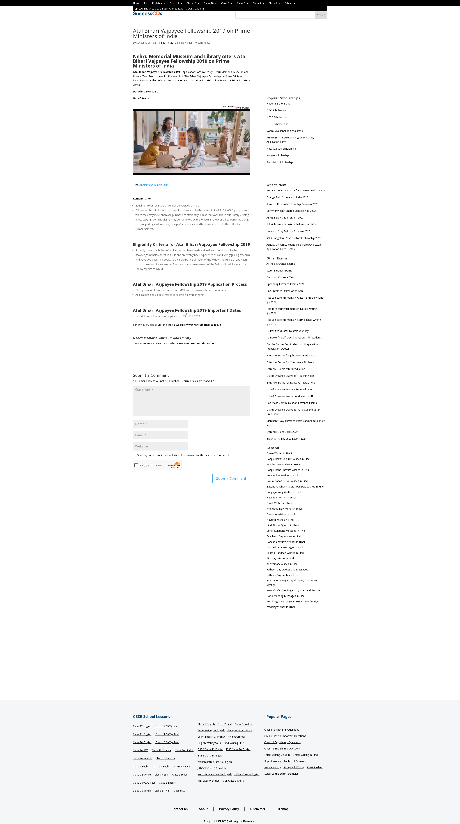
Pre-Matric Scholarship (279, 162)
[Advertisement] (296, 62)
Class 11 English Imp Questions (282, 742)
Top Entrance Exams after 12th (284, 291)
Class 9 (225, 3)
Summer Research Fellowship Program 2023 (292, 204)
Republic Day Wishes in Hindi (283, 464)
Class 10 (209, 3)
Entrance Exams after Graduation (285, 369)
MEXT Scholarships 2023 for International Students (296, 190)
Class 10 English (142, 742)
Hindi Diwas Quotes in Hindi (282, 525)
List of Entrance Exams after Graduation (289, 389)
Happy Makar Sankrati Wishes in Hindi (288, 459)
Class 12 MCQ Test (166, 726)
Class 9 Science (142, 774)
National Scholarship (278, 103)
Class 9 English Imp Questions (281, 729)
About (203, 809)
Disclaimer (257, 809)
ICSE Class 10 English (238, 749)
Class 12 (174, 3)
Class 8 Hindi (162, 791)
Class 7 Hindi (224, 724)
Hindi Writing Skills (234, 743)
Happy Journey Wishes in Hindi (284, 492)
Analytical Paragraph (295, 761)
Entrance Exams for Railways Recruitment (290, 382)
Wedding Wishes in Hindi (280, 607)
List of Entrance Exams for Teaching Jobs (290, 375)
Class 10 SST (140, 750)
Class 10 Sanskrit (165, 758)
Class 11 (191, 3)
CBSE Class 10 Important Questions (285, 736)
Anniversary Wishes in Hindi (282, 564)
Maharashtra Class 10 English (215, 762)
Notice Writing (272, 767)
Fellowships (185, 42)
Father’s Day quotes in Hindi (282, 575)
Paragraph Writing (294, 767)
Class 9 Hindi (179, 774)
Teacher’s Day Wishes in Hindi (283, 536)
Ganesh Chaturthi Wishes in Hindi (285, 542)
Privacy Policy (229, 809)
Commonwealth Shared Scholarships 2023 (291, 210)
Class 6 (273, 3)
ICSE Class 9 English (233, 780)
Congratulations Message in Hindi (285, 530)
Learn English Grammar (211, 736)
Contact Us (179, 809)
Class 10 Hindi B (142, 758)
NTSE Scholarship (276, 117)
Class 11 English (142, 734)
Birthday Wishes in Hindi (280, 558)
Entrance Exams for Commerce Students (290, 362)
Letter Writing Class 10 (277, 755)
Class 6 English (243, 724)
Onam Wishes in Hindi (279, 453)
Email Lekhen (315, 767)
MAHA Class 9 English (246, 774)
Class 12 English (142, 726)
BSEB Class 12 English (210, 749)
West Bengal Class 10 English (215, 774)
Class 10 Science (161, 750)
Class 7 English (206, 724)
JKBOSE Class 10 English (212, 768)
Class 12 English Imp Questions (282, 748)
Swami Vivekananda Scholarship (284, 131)
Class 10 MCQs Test (167, 742)
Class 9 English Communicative (172, 766)
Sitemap (283, 809)
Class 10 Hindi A (184, 750)
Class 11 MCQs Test (167, 734)
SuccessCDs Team (147, 42)
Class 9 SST (161, 774)
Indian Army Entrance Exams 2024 (286, 438)
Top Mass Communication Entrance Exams (291, 403)
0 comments (202, 42)
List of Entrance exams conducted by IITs (290, 396)
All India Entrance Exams (280, 263)
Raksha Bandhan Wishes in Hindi (285, 552)
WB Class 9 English (209, 780)
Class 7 (257, 3)
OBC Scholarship (276, 110)
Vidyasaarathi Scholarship (281, 148)
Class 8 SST (180, 791)
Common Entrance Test (280, 277)
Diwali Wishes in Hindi (279, 503)
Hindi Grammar (236, 736)
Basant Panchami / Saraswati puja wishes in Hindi (295, 486)
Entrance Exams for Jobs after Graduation (290, 355)
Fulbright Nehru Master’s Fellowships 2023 (291, 224)
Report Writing (272, 761)
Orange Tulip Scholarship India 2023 (287, 197)
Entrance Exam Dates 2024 (282, 431)
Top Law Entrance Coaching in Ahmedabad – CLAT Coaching (168, 8)
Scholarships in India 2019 (154, 185)
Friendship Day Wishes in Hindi (284, 508)
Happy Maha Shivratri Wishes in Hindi (287, 470)
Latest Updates (153, 3)
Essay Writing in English (211, 730)
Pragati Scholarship (277, 155)
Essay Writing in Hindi (239, 730)
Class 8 (241, 3)
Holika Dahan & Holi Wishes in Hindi (287, 481)
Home (136, 3)
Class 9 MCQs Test (144, 782)
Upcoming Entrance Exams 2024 (285, 284)
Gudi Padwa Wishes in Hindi (282, 475)
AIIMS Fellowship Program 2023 (285, 217)
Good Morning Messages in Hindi (285, 596)
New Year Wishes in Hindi (281, 497)
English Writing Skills (209, 743)
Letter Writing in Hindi (305, 755)
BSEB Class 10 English (210, 755)
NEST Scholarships (277, 124)
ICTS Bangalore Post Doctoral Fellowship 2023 (293, 238)
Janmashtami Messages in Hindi (284, 547)
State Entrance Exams (279, 270)
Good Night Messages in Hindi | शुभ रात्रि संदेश (292, 601)
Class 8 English (167, 782)
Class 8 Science (142, 791)
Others (288, 3)
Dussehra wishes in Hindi (280, 514)
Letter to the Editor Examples (281, 773)
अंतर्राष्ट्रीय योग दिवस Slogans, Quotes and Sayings (293, 590)
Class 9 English (141, 766)
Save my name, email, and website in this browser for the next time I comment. (183, 455)
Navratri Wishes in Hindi (280, 519)
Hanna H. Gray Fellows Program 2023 (288, 231)
